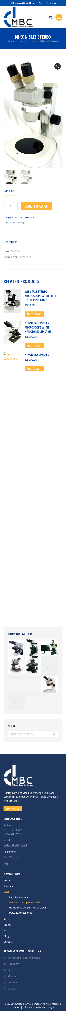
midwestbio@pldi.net (25, 3)
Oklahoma (13, 964)
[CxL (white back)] (49, 667)
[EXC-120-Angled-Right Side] (49, 657)
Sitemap (16, 1007)
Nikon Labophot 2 (37, 355)
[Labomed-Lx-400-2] (16, 647)
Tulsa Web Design (45, 1007)
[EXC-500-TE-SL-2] (49, 647)
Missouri (12, 976)
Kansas (12, 988)
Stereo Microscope (18, 223)
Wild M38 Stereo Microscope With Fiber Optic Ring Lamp (40, 295)
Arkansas (13, 982)
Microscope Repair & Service (24, 957)
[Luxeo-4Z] (49, 684)
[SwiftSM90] (16, 701)
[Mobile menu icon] (58, 17)
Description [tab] (10, 241)
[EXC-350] (16, 677)
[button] (57, 66)
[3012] (33, 664)
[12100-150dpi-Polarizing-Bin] (33, 647)
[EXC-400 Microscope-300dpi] (33, 677)
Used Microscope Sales (36, 792)
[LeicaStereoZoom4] (33, 694)
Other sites (28, 1007)
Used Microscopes (23, 217)
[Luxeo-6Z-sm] (16, 664)
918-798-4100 (49, 3)
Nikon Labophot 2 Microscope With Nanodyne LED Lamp (38, 327)
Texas (11, 970)
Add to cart (36, 206)
